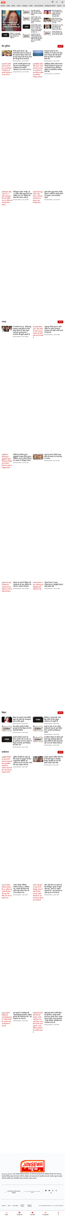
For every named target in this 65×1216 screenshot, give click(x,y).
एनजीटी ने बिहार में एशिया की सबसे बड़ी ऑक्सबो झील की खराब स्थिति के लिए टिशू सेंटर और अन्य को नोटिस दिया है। (36, 38)
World (3, 6)
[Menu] (62, 2)
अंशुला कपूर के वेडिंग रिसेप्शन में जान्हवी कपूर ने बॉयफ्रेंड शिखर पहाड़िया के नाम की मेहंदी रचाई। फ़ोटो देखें (53, 760)
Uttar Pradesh (38, 6)
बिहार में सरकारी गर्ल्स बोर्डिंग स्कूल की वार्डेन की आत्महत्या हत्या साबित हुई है (22, 720)
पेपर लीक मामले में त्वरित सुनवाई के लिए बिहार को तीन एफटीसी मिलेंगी (36, 13)
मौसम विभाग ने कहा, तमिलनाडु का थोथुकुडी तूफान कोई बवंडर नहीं (53, 585)
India (8, 6)
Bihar (13, 6)
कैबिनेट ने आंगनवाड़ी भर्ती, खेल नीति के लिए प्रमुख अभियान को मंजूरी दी (15, 36)
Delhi (30, 6)
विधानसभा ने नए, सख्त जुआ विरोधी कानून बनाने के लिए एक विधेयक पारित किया (57, 27)
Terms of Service (29, 1206)
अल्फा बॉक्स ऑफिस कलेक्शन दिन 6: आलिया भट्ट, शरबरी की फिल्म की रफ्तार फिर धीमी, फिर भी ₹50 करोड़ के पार (21, 889)
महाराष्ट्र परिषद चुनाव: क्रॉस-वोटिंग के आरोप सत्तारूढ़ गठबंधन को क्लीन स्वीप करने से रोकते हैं (53, 330)
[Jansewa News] (3, 2)
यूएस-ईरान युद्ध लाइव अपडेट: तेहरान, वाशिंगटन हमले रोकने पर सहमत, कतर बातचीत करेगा (53, 195)
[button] (57, 2)
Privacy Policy (22, 1206)
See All (60, 46)
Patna (18, 6)
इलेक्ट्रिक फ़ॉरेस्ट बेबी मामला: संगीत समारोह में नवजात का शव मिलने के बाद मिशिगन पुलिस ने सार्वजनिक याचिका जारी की (53, 68)
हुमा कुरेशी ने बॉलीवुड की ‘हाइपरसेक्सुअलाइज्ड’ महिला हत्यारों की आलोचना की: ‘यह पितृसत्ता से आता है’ (22, 1016)
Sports (59, 6)
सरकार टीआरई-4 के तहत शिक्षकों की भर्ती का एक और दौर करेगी (57, 33)
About (9, 1205)
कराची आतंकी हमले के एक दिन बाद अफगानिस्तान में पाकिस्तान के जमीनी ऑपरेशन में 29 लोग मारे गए (22, 67)
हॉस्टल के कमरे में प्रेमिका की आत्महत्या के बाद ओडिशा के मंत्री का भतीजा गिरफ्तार (22, 585)
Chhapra (25, 6)
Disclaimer (15, 1205)
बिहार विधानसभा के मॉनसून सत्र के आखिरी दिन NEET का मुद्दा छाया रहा (57, 21)
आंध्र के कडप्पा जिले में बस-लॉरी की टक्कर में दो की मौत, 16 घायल (53, 457)
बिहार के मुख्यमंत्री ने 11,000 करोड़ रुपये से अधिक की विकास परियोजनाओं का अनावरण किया (57, 13)
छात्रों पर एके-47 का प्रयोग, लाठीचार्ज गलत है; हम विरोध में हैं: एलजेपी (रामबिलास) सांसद (36, 20)
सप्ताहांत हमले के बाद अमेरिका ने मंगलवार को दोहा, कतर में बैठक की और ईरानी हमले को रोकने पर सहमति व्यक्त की (53, 55)
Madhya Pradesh (50, 6)
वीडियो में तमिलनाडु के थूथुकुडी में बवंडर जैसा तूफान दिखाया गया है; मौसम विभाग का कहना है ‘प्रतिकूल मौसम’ (22, 458)
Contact (4, 1205)
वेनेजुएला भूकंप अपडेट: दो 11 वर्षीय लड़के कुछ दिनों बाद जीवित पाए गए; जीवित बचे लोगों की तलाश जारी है (22, 195)
